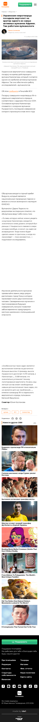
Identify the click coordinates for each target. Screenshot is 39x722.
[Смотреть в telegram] (14, 686)
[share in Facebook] (12, 418)
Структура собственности (9, 674)
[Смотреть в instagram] (8, 686)
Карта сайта (26, 677)
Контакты (6, 669)
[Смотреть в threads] (35, 686)
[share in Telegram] (20, 418)
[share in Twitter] (16, 418)
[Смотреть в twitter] (25, 686)
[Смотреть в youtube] (19, 686)
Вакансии (6, 679)
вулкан (6, 412)
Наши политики (27, 673)
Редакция (6, 664)
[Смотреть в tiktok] (30, 686)
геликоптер (26, 412)
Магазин (24, 664)
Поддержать (25, 5)
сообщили (13, 91)
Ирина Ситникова (14, 30)
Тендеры (24, 660)
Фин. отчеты (26, 669)
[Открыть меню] (35, 5)
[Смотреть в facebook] (3, 686)
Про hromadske (9, 660)
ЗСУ (15, 412)
